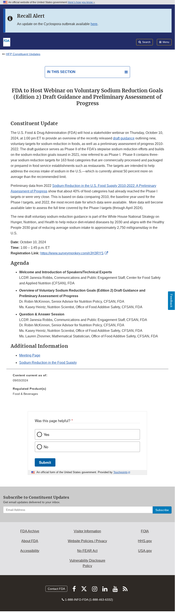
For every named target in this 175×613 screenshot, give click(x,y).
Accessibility (29, 551)
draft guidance (124, 138)
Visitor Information (87, 531)
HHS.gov (145, 541)
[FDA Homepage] (6, 41)
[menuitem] (87, 379)
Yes (46, 434)
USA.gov (145, 551)
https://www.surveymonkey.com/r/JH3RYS (72, 253)
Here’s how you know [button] (80, 2)
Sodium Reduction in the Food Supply (48, 362)
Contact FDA (56, 588)
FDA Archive (29, 531)
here (94, 24)
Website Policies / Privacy (87, 541)
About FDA (29, 541)
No (46, 446)
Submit (45, 462)
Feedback (171, 300)
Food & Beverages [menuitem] (25, 393)
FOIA (145, 531)
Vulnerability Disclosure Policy (87, 563)
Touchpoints (120, 472)
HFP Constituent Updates (23, 54)
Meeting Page (29, 355)
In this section (61, 72)
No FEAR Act (87, 551)
